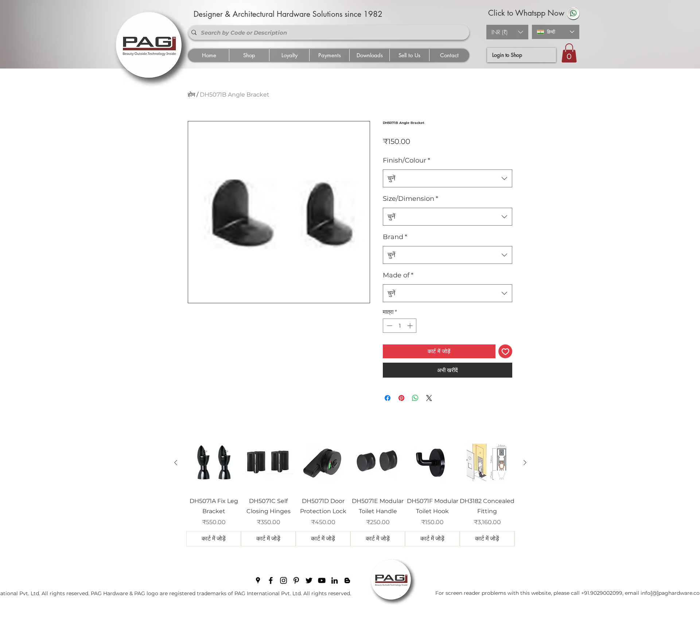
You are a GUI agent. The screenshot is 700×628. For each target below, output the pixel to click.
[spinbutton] (400, 325)
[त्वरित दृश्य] (213, 463)
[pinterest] (296, 580)
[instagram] (283, 580)
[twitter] (309, 580)
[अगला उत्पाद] (525, 462)
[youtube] (321, 580)
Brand (395, 237)
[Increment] (411, 325)
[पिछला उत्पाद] (175, 462)
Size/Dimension (410, 199)
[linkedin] (334, 580)
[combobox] (447, 178)
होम (191, 94)
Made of (398, 275)
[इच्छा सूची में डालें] (505, 351)
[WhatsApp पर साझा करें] (415, 398)
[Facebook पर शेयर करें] (387, 398)
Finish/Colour (406, 160)
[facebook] (270, 580)
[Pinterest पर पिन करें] (401, 398)
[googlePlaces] (257, 580)
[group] (350, 491)
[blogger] (347, 580)
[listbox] (507, 32)
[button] (507, 32)
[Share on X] (429, 398)
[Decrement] (389, 325)
